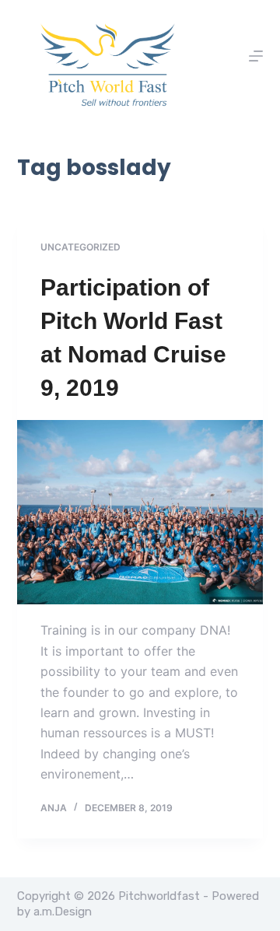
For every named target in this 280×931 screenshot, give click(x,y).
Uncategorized (80, 247)
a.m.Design (62, 912)
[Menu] (256, 56)
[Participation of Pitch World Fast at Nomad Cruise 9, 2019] (140, 512)
